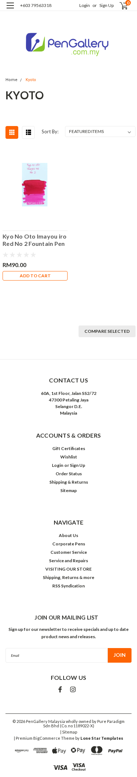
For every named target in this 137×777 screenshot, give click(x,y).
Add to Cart (35, 275)
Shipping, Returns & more (68, 577)
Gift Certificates (68, 448)
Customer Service (68, 552)
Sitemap (68, 490)
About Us (68, 535)
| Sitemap (68, 732)
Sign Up (106, 5)
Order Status (69, 473)
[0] (119, 5)
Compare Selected (107, 331)
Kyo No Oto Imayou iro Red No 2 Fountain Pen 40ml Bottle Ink (34, 240)
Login (84, 5)
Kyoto (31, 79)
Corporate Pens (68, 543)
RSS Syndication (68, 586)
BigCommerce (46, 738)
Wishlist (68, 457)
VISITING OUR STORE (68, 569)
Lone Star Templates (101, 738)
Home (11, 79)
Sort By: (50, 131)
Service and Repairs (68, 560)
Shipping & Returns (68, 482)
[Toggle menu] (10, 10)
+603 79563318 (36, 5)
